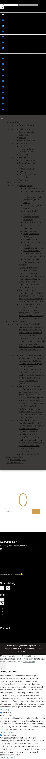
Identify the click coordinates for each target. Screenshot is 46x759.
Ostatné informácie (14, 457)
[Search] (36, 511)
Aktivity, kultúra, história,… (17, 321)
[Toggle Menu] (2, 118)
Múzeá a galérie (26, 149)
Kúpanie (22, 137)
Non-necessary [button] (7, 732)
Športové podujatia (27, 163)
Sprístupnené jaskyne (28, 160)
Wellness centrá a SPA (29, 454)
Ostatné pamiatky (31, 259)
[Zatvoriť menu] (8, 588)
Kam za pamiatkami (28, 231)
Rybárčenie (24, 157)
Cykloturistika (25, 129)
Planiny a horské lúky (32, 197)
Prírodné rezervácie (32, 222)
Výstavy (22, 171)
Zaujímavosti (24, 180)
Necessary (7, 712)
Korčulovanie (25, 143)
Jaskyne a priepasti (32, 188)
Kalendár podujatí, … (14, 462)
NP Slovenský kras (18, 460)
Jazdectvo (23, 135)
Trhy (21, 166)
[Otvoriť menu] (2, 588)
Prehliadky (23, 154)
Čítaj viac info (29, 661)
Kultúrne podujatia (27, 140)
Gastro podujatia (26, 132)
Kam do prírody (26, 185)
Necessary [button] (4, 709)
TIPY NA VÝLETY (13, 183)
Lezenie (22, 146)
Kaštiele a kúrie (30, 239)
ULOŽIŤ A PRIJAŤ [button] (7, 757)
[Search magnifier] (2, 7)
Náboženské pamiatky (33, 248)
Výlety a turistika (26, 169)
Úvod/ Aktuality (13, 122)
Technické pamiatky (32, 250)
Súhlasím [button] (18, 661)
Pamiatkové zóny (31, 262)
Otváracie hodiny (26, 152)
